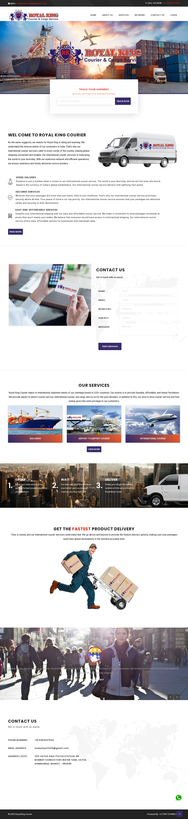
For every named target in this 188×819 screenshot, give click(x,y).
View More (94, 449)
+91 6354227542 (44, 740)
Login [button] (173, 15)
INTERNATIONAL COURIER (153, 438)
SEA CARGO (35, 438)
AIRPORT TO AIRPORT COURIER (94, 438)
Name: (102, 291)
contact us (157, 15)
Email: (102, 300)
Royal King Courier (23, 814)
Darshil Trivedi (94, 675)
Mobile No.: (105, 309)
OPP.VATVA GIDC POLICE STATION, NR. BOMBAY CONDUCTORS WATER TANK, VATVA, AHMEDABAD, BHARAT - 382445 (61, 760)
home (93, 15)
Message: (104, 326)
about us (107, 15)
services (124, 15)
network (140, 15)
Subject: (103, 318)
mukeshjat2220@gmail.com (52, 748)
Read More (15, 231)
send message (110, 346)
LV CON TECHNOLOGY (170, 814)
